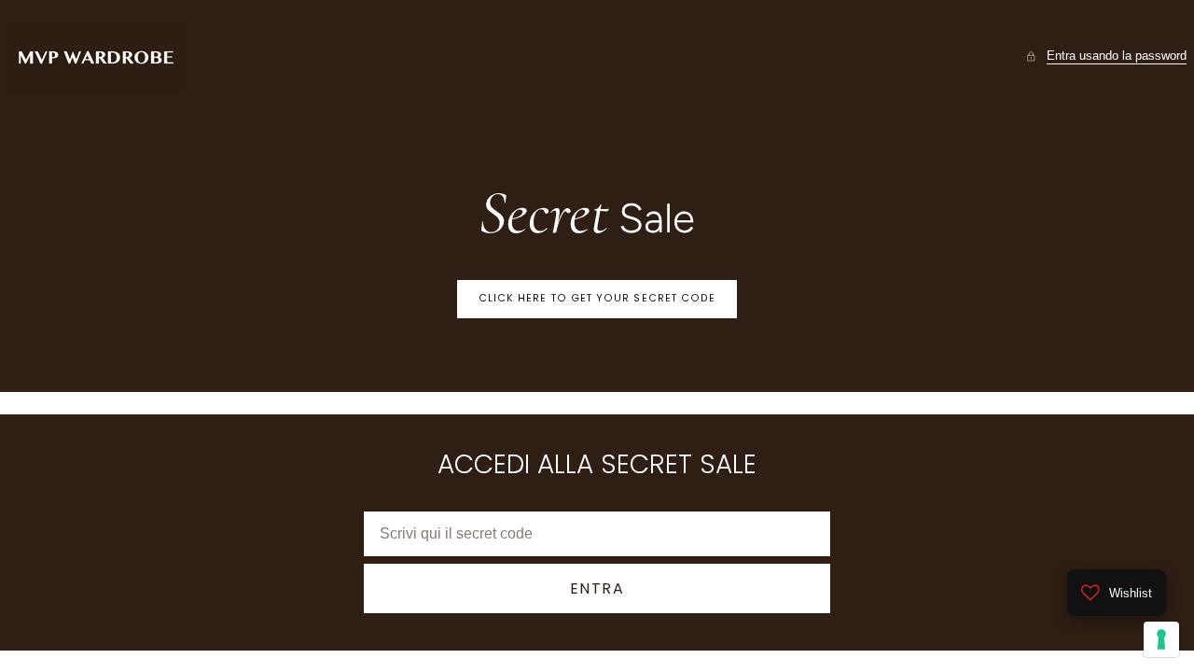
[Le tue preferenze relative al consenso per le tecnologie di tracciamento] (1161, 639)
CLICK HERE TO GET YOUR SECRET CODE (597, 298)
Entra (597, 588)
